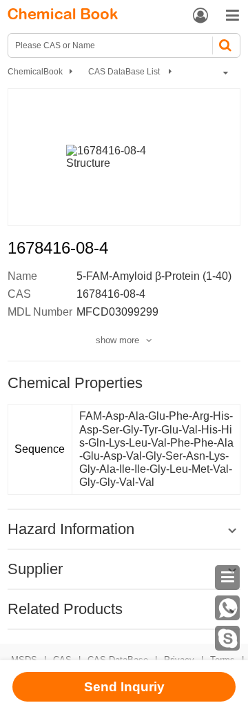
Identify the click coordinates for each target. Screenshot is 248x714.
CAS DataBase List (125, 71)
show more (117, 340)
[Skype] (227, 638)
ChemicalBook (35, 71)
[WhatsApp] (227, 607)
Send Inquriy (124, 687)
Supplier (35, 569)
